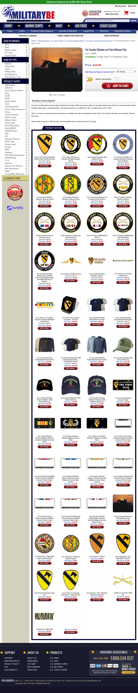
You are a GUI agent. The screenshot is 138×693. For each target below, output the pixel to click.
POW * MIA (9, 142)
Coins (22, 31)
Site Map (31, 664)
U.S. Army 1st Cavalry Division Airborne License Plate (97, 438)
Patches (104, 31)
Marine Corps (34, 26)
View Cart (32, 670)
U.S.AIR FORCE (56, 667)
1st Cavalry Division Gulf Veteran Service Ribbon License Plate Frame (123, 478)
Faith (7, 104)
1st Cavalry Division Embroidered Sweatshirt (44, 359)
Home (33, 41)
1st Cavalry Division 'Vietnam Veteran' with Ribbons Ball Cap (96, 400)
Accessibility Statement (14, 174)
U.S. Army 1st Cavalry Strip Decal (123, 274)
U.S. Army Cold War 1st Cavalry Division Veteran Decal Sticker (123, 159)
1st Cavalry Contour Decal (71, 274)
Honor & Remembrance (15, 109)
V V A (7, 160)
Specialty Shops (43, 41)
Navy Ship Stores (12, 125)
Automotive (9, 66)
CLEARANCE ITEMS (12, 178)
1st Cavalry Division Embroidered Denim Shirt (97, 359)
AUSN (7, 96)
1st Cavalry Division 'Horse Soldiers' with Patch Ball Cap (44, 400)
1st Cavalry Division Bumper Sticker (97, 275)
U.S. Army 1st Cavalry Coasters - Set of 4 (70, 319)
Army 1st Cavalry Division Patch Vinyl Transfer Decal (44, 158)
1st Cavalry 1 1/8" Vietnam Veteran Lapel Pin (97, 594)
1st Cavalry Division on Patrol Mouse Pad (123, 517)
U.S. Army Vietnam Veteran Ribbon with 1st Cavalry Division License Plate (44, 439)
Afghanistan (10, 85)
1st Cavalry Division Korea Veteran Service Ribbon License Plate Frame (70, 479)
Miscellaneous (11, 74)
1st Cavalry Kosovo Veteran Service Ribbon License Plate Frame (45, 518)
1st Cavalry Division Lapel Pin (44, 594)
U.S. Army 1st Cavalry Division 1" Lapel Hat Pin (70, 594)
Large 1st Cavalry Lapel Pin (123, 594)
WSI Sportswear (12, 168)
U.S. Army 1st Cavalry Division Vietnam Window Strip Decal (44, 319)
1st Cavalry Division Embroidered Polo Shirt (123, 319)
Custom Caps (42, 31)
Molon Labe (10, 123)
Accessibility (11, 670)
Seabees (8, 152)
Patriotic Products (12, 139)
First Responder (12, 107)
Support (8, 658)
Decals (68, 31)
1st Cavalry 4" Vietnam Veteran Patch (71, 557)
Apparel (8, 63)
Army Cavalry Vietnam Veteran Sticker (123, 198)
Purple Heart (10, 144)
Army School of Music (14, 90)
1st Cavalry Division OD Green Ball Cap (123, 359)
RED (7, 150)
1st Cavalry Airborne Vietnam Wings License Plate (71, 438)
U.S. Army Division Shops (74, 41)
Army (8, 26)
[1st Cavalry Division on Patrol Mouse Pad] (57, 95)
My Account (120, 6)
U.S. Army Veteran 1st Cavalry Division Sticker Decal (70, 159)
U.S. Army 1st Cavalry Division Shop (99, 41)
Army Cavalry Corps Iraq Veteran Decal (70, 236)
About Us (132, 6)
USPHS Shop (10, 158)
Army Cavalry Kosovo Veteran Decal (44, 236)
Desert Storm (10, 101)
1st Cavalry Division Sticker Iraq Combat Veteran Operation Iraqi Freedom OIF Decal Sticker (44, 277)
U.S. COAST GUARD (58, 670)
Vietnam (8, 163)
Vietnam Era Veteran (14, 166)
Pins (88, 31)
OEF (7, 133)
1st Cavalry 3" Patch (97, 556)
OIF (6, 136)
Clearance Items (122, 31)
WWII (7, 171)
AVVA (7, 98)
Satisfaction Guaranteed (91, 13)
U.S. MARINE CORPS (59, 664)
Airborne (8, 88)
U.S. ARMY (54, 658)
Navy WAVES (10, 128)
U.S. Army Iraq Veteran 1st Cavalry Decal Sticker (97, 198)
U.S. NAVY (54, 661)
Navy (59, 26)
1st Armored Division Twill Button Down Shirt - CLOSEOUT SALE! (71, 360)
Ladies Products (12, 115)
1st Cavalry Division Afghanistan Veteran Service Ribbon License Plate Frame (97, 519)
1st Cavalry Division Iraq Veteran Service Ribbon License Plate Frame (70, 518)
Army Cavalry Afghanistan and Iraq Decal (123, 236)
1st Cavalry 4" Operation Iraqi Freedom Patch (44, 557)
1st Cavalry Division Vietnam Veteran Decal (44, 198)
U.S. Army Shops (57, 41)
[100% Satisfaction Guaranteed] (15, 193)
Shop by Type (10, 60)
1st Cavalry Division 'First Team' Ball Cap (71, 399)
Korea (7, 112)
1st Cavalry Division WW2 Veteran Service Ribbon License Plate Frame (44, 478)
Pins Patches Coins (13, 77)
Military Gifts (10, 72)
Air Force (81, 26)
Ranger (8, 147)
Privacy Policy (11, 664)
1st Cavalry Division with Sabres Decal (96, 158)
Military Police (11, 120)
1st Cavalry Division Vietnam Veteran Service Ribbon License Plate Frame (96, 479)
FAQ (6, 667)
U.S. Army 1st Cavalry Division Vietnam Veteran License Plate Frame (123, 438)
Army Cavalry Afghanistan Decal (97, 236)
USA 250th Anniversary (14, 155)
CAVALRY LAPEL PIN (44, 629)
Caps (10, 31)
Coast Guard (108, 26)
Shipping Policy (12, 661)
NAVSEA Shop (11, 131)
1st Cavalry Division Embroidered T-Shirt (97, 319)
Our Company (33, 667)
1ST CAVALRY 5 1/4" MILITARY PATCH (123, 557)
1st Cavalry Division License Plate (123, 399)
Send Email (32, 661)
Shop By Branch (12, 41)
